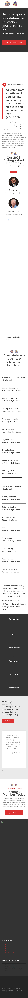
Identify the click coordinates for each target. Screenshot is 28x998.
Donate (7, 949)
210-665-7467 (12, 965)
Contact (7, 947)
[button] (26, 4)
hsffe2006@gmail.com (13, 967)
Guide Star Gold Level (10, 953)
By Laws (7, 951)
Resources (7, 945)
